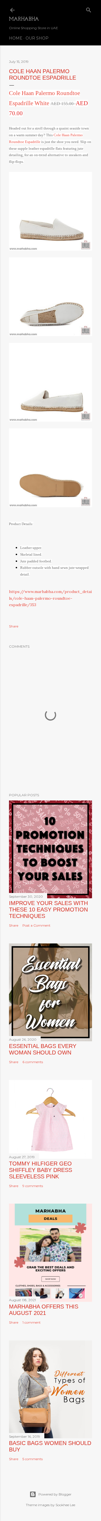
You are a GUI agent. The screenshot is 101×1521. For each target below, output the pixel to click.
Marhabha (24, 19)
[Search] (88, 8)
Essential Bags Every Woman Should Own (42, 1049)
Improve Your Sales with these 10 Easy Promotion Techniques (48, 909)
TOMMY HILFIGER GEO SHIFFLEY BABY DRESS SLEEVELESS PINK (40, 1170)
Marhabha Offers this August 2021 (43, 1309)
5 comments (32, 1459)
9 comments (32, 1186)
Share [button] (13, 626)
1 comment (31, 1322)
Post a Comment (36, 925)
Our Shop (37, 38)
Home (15, 38)
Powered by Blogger (55, 1494)
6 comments (32, 1062)
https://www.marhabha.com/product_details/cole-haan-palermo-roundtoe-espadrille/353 (50, 598)
